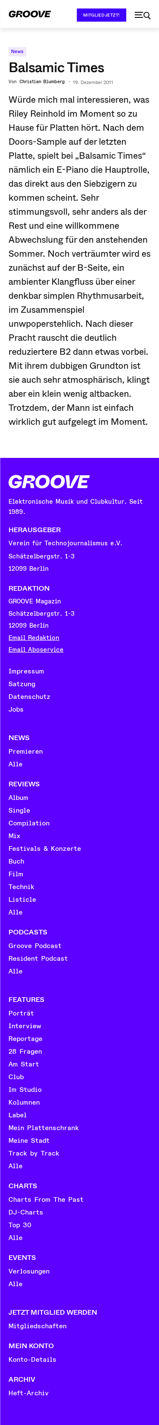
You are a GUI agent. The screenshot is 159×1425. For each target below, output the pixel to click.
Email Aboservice (36, 650)
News (17, 51)
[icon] (142, 16)
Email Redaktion (33, 638)
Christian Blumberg (42, 82)
